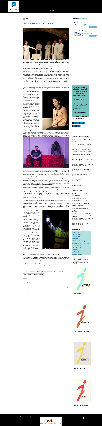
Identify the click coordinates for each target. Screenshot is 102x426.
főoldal (25, 271)
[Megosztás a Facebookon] (23, 283)
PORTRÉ (25, 278)
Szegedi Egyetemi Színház (48, 271)
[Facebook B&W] (83, 418)
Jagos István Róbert (38, 274)
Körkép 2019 (61, 271)
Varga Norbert (27, 274)
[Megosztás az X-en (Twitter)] (27, 283)
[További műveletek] (68, 19)
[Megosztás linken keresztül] (34, 283)
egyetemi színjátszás (35, 271)
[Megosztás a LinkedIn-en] (30, 283)
